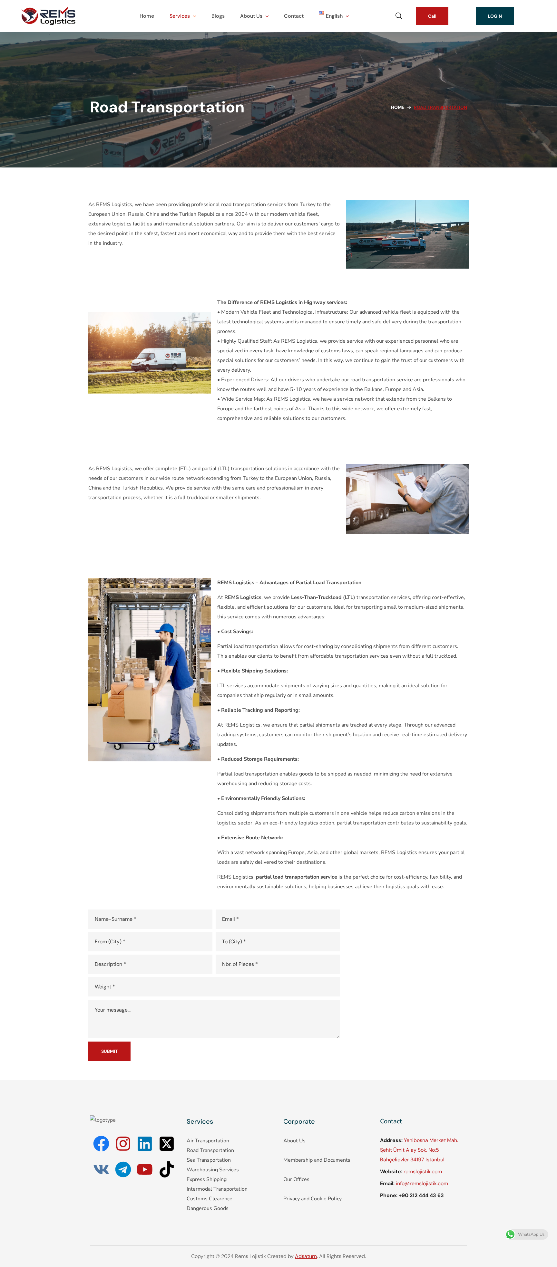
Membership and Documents (316, 1160)
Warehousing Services (213, 1169)
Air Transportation (208, 1140)
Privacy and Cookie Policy (312, 1198)
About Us (294, 1140)
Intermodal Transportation (217, 1189)
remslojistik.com (423, 1171)
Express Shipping (207, 1179)
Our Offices (296, 1179)
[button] (398, 16)
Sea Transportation (209, 1160)
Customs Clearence (209, 1198)
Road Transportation (210, 1150)
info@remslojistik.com (422, 1183)
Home (397, 107)
